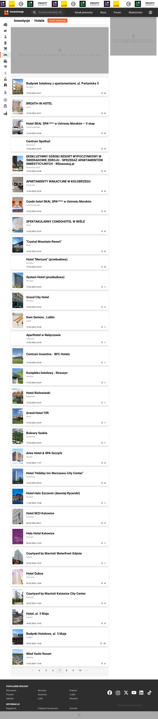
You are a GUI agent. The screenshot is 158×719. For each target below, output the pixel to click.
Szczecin (74, 698)
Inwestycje (22, 21)
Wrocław (42, 690)
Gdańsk (10, 698)
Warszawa (11, 690)
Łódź (40, 698)
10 (80, 670)
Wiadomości (135, 12)
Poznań (10, 694)
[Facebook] (109, 693)
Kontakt (73, 708)
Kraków (73, 690)
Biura (103, 12)
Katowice (42, 694)
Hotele (39, 21)
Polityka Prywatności (48, 708)
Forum (117, 12)
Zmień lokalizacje (57, 20)
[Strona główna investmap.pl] (14, 12)
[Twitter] (126, 693)
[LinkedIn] (141, 693)
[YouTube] (134, 693)
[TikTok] (149, 693)
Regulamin (11, 708)
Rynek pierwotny (84, 12)
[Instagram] (118, 693)
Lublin (72, 694)
